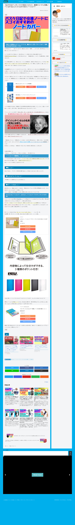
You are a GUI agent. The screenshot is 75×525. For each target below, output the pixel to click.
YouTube (12, 499)
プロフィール (22, 499)
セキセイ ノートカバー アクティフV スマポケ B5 (19, 359)
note (32, 359)
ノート (29, 359)
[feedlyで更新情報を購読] (35, 376)
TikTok (18, 499)
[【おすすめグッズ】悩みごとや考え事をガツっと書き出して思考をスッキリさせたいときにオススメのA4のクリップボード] (41, 340)
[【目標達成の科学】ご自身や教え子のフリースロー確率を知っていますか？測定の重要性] (26, 340)
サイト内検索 (5, 450)
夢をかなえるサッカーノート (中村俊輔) (23, 83)
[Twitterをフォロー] (9, 376)
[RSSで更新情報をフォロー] (44, 376)
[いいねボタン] (6, 15)
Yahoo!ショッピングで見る (42, 86)
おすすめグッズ (8, 359)
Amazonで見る (20, 86)
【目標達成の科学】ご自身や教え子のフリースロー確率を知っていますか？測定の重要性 (26, 346)
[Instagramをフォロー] (18, 376)
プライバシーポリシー (30, 499)
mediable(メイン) (7, 499)
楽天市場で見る (31, 86)
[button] (5, 474)
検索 (70, 453)
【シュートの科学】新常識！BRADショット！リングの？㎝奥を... (62, 71)
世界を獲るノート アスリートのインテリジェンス (25, 94)
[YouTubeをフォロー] (26, 376)
